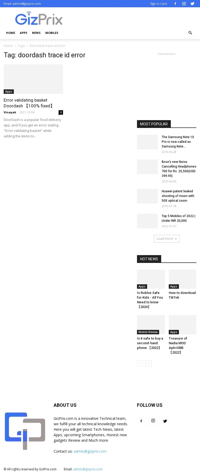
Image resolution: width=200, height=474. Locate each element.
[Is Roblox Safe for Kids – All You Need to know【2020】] (151, 279)
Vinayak (10, 112)
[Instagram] (184, 3)
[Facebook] (175, 3)
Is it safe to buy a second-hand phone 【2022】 (150, 343)
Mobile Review (148, 332)
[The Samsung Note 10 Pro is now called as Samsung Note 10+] (147, 142)
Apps (23, 33)
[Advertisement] (167, 83)
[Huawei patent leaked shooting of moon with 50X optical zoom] (147, 196)
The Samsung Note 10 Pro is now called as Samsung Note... (178, 141)
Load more (165, 238)
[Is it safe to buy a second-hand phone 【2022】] (151, 324)
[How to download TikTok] (183, 279)
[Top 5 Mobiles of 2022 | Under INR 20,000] (147, 221)
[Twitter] (192, 3)
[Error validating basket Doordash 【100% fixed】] (33, 79)
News (36, 33)
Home (10, 33)
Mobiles (51, 33)
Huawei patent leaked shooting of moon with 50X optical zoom (178, 195)
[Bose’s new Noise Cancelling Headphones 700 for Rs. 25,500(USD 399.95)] (147, 166)
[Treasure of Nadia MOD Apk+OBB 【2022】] (183, 324)
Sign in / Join (158, 3)
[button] (190, 32)
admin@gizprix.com (27, 3)
